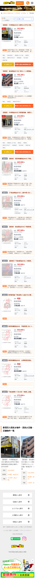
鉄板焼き (26, 42)
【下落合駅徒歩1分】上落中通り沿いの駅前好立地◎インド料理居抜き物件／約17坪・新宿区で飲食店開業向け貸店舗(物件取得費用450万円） (18, 193)
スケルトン (26, 408)
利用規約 (29, 527)
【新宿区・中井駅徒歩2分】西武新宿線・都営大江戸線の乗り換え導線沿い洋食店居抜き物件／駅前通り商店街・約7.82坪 (17, 112)
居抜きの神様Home (8, 13)
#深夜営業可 (10, 55)
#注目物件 (26, 57)
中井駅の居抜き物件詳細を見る (23, 64)
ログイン (19, 3)
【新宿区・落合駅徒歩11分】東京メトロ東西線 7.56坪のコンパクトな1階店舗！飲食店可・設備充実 (17, 71)
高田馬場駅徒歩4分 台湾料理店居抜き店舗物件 (18, 360)
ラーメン (26, 243)
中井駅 (16, 37)
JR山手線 (16, 169)
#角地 (4, 57)
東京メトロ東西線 (18, 81)
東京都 (18, 13)
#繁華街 (25, 142)
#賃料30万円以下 (11, 57)
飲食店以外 (26, 88)
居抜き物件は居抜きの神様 (19, 552)
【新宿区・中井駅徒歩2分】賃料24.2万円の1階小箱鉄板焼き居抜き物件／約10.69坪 (17, 25)
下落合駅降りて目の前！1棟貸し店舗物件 (18, 392)
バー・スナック (27, 277)
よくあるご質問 (7, 530)
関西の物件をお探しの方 (14, 527)
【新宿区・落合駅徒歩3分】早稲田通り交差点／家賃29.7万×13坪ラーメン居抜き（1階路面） (18, 227)
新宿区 (24, 13)
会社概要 (15, 530)
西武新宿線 (17, 35)
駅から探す (24, 527)
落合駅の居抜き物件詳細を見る (23, 106)
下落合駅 (17, 205)
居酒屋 (25, 175)
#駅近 (4, 55)
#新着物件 (19, 57)
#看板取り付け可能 (19, 55)
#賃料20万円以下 (17, 101)
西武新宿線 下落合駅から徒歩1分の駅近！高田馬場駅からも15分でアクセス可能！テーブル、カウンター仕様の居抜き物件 (18, 295)
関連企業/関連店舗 (17, 534)
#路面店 (27, 55)
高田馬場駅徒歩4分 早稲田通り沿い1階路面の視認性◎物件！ (18, 326)
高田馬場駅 (18, 171)
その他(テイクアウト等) (29, 375)
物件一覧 (5, 527)
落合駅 (16, 83)
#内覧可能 (5, 60)
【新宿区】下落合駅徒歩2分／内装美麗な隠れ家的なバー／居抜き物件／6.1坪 (18, 261)
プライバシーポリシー (26, 530)
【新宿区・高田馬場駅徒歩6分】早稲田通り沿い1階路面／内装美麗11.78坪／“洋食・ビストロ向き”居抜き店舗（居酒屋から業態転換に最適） (18, 159)
